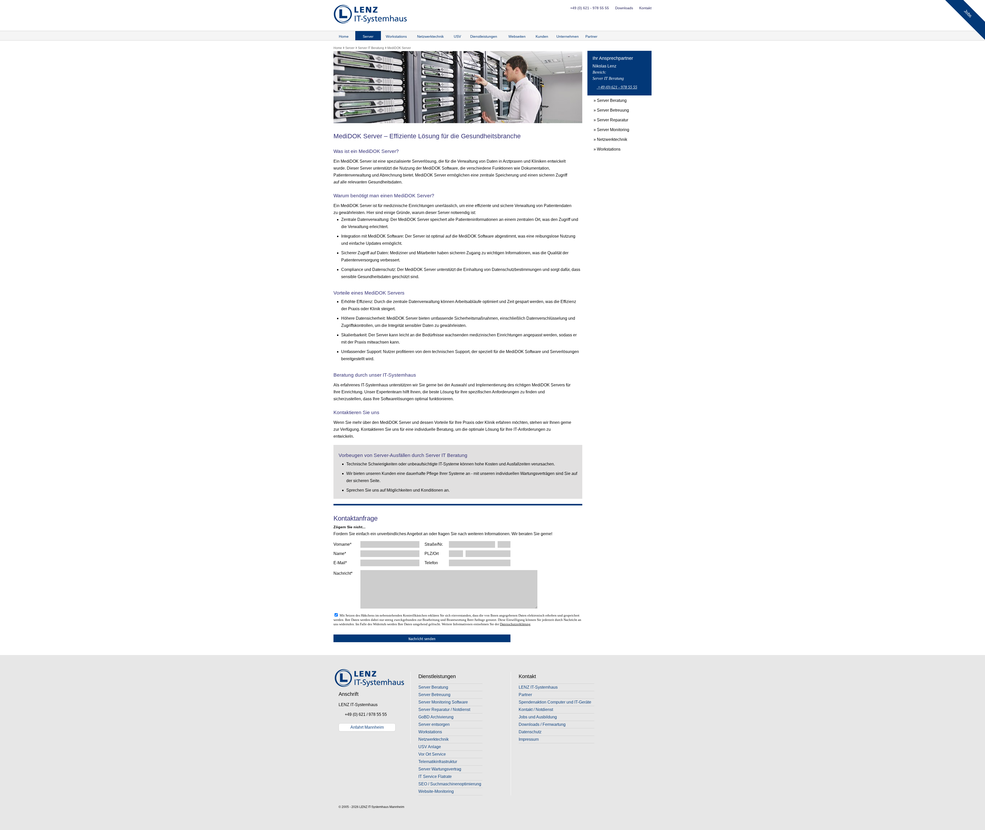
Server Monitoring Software (443, 702)
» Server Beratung (607, 100)
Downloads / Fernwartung (542, 724)
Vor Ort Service (432, 754)
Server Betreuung (434, 694)
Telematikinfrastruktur (437, 761)
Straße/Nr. (434, 544)
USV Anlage (429, 747)
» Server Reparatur (607, 120)
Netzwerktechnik (430, 36)
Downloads (624, 8)
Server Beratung (433, 687)
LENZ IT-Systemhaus (538, 687)
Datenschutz (530, 732)
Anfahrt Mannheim (367, 727)
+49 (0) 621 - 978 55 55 (589, 8)
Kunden (542, 36)
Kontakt (645, 8)
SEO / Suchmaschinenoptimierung (449, 784)
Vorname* (342, 544)
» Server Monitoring (608, 130)
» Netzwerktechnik (607, 139)
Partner (591, 36)
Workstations (396, 36)
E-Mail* (340, 563)
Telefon (431, 563)
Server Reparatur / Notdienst (444, 709)
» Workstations (603, 149)
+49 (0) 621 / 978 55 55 (364, 714)
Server (368, 36)
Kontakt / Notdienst (536, 709)
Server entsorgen (434, 724)
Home (344, 36)
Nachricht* (342, 573)
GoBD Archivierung (436, 717)
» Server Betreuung (608, 110)
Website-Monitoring (436, 791)
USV (457, 36)
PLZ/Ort (432, 553)
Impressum (529, 739)
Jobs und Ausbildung (538, 717)
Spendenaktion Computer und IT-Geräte (555, 702)
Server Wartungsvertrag (439, 769)
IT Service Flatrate (435, 776)
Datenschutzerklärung (515, 624)
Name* (339, 553)
